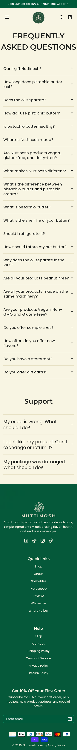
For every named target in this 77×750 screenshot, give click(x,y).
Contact (38, 643)
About (38, 574)
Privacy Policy (38, 665)
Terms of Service (38, 658)
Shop (38, 566)
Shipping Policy (39, 651)
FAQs (38, 636)
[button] (62, 17)
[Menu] (7, 17)
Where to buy (39, 611)
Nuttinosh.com (33, 745)
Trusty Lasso (56, 745)
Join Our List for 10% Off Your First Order (37, 4)
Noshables (38, 581)
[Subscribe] (70, 719)
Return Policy (38, 673)
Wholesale (38, 603)
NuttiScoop (38, 589)
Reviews (38, 596)
